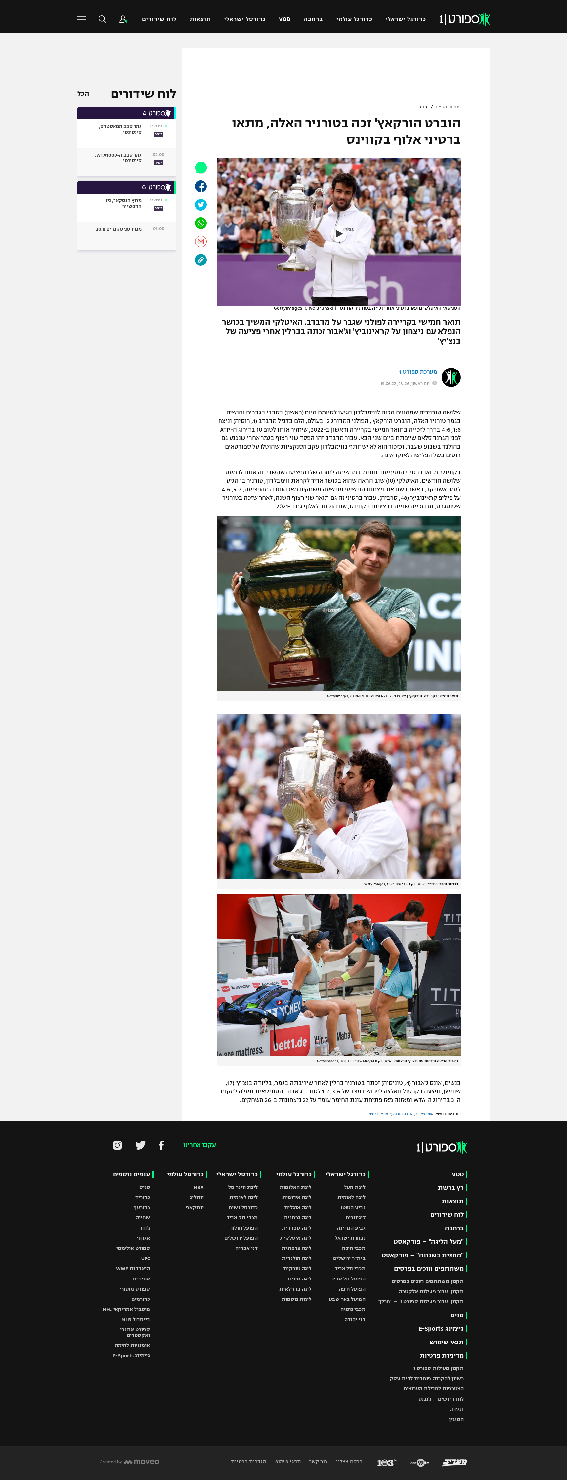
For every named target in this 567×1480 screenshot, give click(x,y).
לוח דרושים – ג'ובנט (441, 1399)
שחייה (143, 1217)
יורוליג (197, 1197)
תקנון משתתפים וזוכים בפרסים (428, 1281)
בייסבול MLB (135, 1319)
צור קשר (318, 1461)
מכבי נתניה (353, 1309)
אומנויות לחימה (132, 1345)
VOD (285, 19)
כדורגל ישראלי (406, 19)
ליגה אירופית (296, 1197)
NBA (199, 1187)
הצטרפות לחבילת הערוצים (434, 1388)
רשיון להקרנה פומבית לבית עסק (427, 1378)
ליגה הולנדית (296, 1258)
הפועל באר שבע (347, 1299)
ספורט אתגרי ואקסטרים (135, 1332)
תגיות (457, 1409)
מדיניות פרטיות (442, 1355)
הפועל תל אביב (348, 1278)
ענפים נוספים (448, 107)
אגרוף (143, 1238)
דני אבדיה (246, 1248)
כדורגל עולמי (354, 19)
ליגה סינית (299, 1278)
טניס (422, 107)
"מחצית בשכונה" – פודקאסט (423, 1255)
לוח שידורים (159, 19)
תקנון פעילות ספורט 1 (438, 1368)
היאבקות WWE (133, 1268)
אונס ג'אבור (424, 1114)
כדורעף (141, 1207)
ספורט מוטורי (134, 1289)
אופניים (141, 1278)
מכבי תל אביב (349, 1268)
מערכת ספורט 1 (418, 372)
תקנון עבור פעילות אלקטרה (431, 1291)
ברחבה (313, 19)
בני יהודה (355, 1319)
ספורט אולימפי (133, 1248)
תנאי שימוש (447, 1342)
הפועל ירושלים (241, 1238)
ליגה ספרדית (296, 1228)
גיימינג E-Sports (441, 1328)
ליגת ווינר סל (243, 1187)
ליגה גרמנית (297, 1217)
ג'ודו (145, 1228)
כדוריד (142, 1197)
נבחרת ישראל (350, 1238)
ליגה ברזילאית (295, 1289)
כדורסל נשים (243, 1207)
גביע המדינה (351, 1228)
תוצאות (200, 19)
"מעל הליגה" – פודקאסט (429, 1241)
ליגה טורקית (297, 1268)
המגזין (456, 1419)
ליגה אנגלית (297, 1207)
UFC (145, 1258)
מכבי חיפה (354, 1248)
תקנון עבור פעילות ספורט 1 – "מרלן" (421, 1301)
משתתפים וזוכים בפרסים (429, 1268)
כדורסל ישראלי (245, 19)
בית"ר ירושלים (349, 1258)
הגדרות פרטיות (248, 1461)
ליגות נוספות (296, 1299)
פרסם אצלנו (349, 1461)
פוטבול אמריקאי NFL (126, 1309)
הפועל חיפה (352, 1289)
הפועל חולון (244, 1228)
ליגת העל (355, 1187)
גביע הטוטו (353, 1207)
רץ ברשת (451, 1187)
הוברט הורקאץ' (401, 1114)
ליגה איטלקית (295, 1238)
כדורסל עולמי (185, 1174)
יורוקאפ (195, 1207)
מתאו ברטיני (378, 1114)
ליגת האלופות (295, 1187)
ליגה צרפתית (296, 1248)
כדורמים (140, 1299)
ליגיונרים (356, 1217)
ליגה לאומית (351, 1197)
